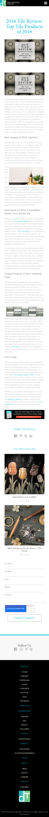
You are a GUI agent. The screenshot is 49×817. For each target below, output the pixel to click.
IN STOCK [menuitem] (24, 693)
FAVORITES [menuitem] (24, 701)
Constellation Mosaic (22, 221)
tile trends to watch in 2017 (24, 375)
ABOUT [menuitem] (24, 763)
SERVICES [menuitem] (24, 744)
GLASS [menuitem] (24, 684)
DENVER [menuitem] (24, 717)
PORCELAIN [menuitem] (24, 680)
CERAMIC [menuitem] (24, 676)
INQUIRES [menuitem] (25, 787)
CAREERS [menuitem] (24, 777)
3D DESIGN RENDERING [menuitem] (25, 753)
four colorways (23, 231)
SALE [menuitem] (24, 697)
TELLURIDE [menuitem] (24, 729)
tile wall (15, 346)
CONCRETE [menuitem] (24, 689)
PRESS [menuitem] (24, 769)
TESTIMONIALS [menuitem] (24, 739)
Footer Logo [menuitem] (24, 796)
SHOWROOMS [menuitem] (24, 711)
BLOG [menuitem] (24, 758)
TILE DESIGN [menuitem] (24, 749)
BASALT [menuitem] (24, 725)
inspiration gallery (14, 399)
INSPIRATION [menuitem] (24, 706)
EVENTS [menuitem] (24, 773)
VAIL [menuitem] (24, 721)
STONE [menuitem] (24, 672)
